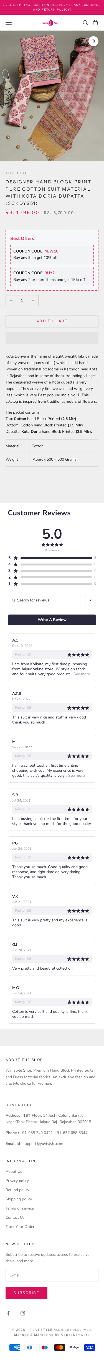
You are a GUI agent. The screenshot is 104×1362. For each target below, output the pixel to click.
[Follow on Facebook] (8, 1313)
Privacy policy (17, 1180)
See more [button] (81, 674)
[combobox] (90, 600)
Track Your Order (20, 1226)
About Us (14, 1171)
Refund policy (17, 1190)
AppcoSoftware (75, 1335)
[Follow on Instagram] (23, 1313)
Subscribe (26, 1292)
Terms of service (20, 1208)
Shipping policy (19, 1199)
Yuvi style (18, 173)
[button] (52, 338)
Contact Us (15, 1217)
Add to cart (52, 321)
